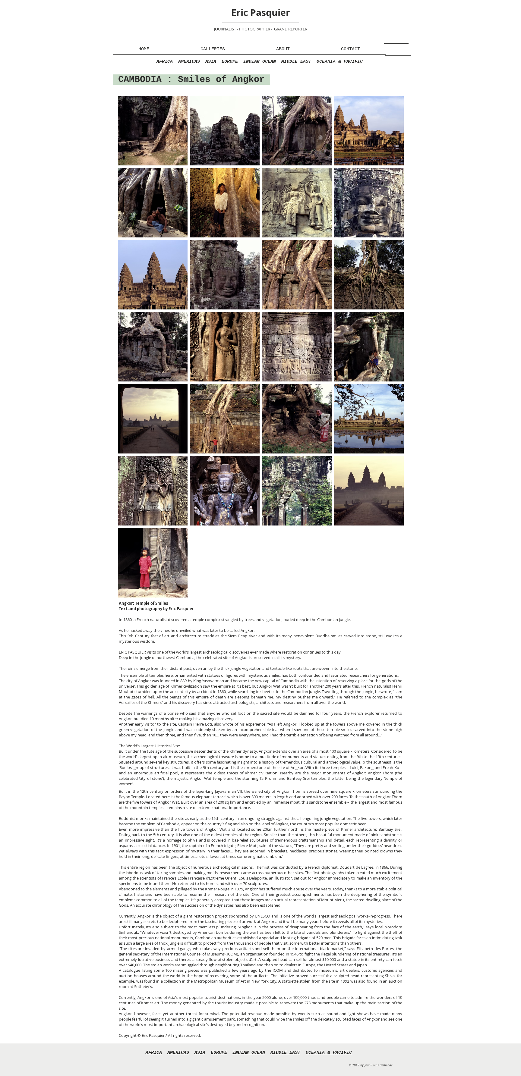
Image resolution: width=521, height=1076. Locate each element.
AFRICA (164, 61)
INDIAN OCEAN (259, 61)
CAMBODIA (140, 79)
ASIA (210, 61)
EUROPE (230, 61)
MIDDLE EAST (296, 61)
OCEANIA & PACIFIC (340, 61)
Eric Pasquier (260, 12)
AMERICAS (189, 61)
